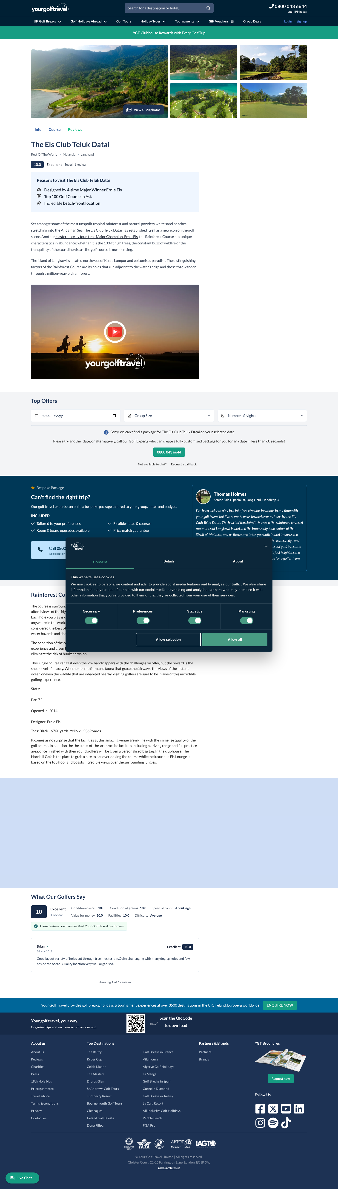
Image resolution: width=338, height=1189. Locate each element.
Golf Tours (123, 21)
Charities (37, 1067)
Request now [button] (281, 1078)
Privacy (36, 1111)
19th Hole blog (41, 1081)
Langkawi (87, 154)
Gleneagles (94, 1111)
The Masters (95, 1074)
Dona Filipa (95, 1125)
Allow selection (168, 639)
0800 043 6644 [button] (169, 452)
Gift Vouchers (219, 21)
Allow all (235, 639)
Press (35, 1074)
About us (37, 1052)
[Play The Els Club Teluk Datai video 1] (115, 331)
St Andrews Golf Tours (103, 1089)
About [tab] (238, 561)
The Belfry (94, 1052)
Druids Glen (95, 1081)
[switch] (143, 620)
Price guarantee (42, 1089)
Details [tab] (169, 561)
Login (288, 21)
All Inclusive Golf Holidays (161, 1111)
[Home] (50, 8)
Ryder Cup (94, 1059)
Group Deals (252, 21)
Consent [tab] (100, 562)
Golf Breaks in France (158, 1052)
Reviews (75, 129)
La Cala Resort (153, 1103)
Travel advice (40, 1096)
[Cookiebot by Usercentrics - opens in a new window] (247, 546)
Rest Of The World (44, 154)
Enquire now (280, 1005)
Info (38, 129)
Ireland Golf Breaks (100, 1118)
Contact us (38, 1118)
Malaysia (69, 154)
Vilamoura (150, 1059)
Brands (204, 1059)
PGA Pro (149, 1125)
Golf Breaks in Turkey (158, 1096)
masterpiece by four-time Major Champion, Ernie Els (96, 236)
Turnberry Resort (99, 1096)
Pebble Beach (152, 1118)
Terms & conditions (45, 1103)
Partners (205, 1052)
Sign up (302, 21)
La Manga (149, 1074)
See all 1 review (75, 164)
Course (55, 129)
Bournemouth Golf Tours (105, 1103)
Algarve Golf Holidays (158, 1067)
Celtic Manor (96, 1067)
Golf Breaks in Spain (157, 1081)
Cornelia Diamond (156, 1089)
